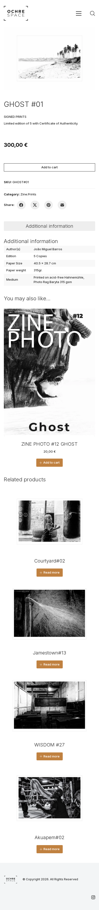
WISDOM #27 (49, 745)
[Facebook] (21, 205)
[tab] (49, 226)
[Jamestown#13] (49, 614)
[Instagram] (93, 897)
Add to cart (49, 167)
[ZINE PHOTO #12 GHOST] (49, 372)
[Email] (62, 205)
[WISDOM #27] (49, 705)
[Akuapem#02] (49, 798)
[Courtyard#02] (49, 521)
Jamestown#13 (49, 653)
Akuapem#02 (49, 837)
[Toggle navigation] (79, 13)
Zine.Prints (28, 194)
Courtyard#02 (49, 561)
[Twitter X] (35, 205)
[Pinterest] (48, 205)
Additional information (49, 226)
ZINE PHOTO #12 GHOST (49, 444)
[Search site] (92, 13)
